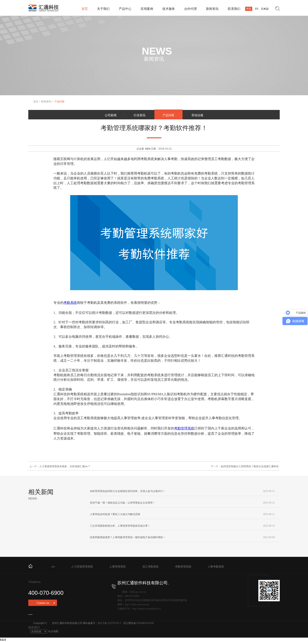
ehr (53, 566)
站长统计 (34, 627)
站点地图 (53, 631)
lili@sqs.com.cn (138, 591)
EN (256, 8)
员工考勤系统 (150, 566)
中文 (248, 8)
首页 (85, 8)
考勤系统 (70, 302)
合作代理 (190, 8)
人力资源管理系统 (82, 566)
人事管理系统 (117, 566)
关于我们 (103, 8)
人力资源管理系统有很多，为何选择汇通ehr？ (64, 466)
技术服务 (168, 8)
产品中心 (125, 8)
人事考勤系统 (216, 566)
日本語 (265, 8)
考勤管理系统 (184, 428)
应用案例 (147, 8)
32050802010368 (145, 623)
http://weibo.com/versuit (137, 604)
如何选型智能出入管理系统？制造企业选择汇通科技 (250, 466)
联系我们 (234, 8)
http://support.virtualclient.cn (146, 608)
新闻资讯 (212, 8)
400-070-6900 (45, 593)
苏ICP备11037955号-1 (110, 623)
